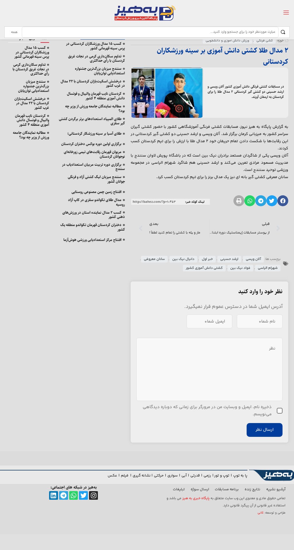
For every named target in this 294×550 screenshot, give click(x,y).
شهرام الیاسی (268, 268)
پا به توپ (240, 475)
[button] (282, 200)
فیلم (125, 475)
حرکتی (159, 475)
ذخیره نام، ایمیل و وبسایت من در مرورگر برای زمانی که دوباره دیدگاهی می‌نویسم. (207, 411)
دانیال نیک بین (183, 259)
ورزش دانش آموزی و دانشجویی (227, 40)
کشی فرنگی (264, 40)
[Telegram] (63, 495)
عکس (112, 475)
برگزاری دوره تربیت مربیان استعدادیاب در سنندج (93, 167)
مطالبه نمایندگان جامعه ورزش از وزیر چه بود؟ (95, 108)
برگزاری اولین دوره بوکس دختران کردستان (91, 144)
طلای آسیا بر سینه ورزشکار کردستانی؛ (94, 133)
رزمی (207, 475)
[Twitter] (83, 495)
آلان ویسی (253, 259)
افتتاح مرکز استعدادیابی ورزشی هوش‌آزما (92, 240)
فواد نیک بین (240, 268)
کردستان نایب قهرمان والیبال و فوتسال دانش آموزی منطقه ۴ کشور (96, 96)
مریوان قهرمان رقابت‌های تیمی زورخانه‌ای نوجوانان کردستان (94, 154)
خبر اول (207, 259)
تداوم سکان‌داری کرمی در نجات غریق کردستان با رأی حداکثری (96, 58)
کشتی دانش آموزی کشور (204, 268)
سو (175, 475)
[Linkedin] (53, 495)
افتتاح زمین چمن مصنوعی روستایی (96, 192)
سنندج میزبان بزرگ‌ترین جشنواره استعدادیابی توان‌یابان (100, 71)
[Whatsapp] (73, 495)
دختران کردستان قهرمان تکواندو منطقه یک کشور (92, 227)
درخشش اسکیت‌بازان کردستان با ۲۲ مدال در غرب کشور (93, 83)
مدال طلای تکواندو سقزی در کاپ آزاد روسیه (96, 202)
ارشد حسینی (229, 259)
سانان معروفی (154, 259)
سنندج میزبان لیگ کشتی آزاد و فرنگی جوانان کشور (96, 179)
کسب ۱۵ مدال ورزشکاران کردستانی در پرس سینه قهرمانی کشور (95, 46)
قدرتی (195, 475)
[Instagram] (93, 495)
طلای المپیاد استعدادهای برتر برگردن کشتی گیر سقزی (92, 121)
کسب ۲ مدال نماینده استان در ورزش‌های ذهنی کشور (93, 215)
